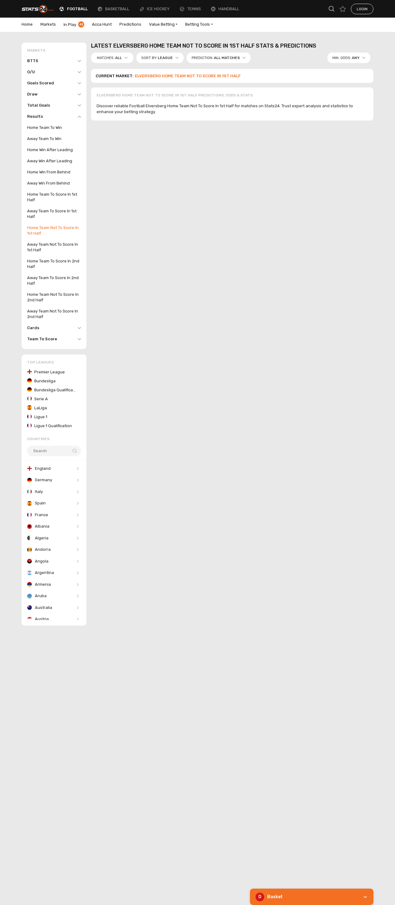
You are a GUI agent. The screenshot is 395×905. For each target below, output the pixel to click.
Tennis (194, 8)
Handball (228, 8)
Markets (48, 24)
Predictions (130, 24)
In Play (73, 24)
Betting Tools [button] (197, 24)
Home (27, 24)
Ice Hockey (158, 8)
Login (362, 9)
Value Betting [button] (162, 24)
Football (77, 8)
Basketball (117, 8)
